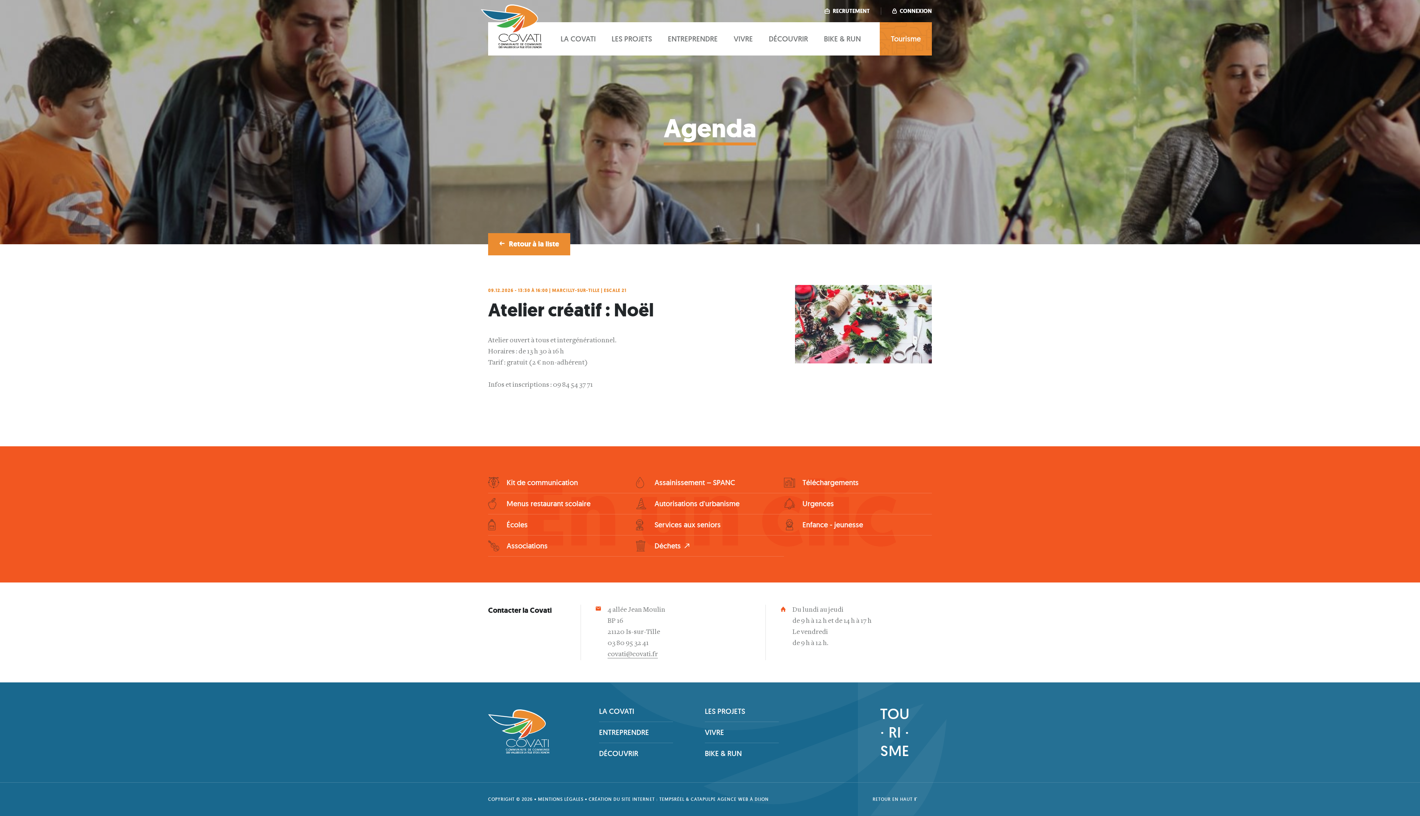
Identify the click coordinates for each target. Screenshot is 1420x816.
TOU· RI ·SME (895, 732)
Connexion (915, 11)
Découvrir (788, 39)
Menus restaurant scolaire (549, 503)
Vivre (743, 39)
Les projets (632, 39)
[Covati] (511, 47)
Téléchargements (830, 482)
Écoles (517, 525)
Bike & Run (842, 39)
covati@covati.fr (633, 654)
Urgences (818, 503)
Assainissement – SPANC (695, 482)
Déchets (668, 546)
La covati (578, 39)
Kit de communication (542, 482)
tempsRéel (671, 799)
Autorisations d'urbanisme (697, 503)
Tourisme (906, 39)
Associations (527, 546)
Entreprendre (693, 39)
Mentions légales (561, 799)
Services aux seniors (688, 525)
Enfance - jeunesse (832, 525)
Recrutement (851, 11)
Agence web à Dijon (743, 799)
